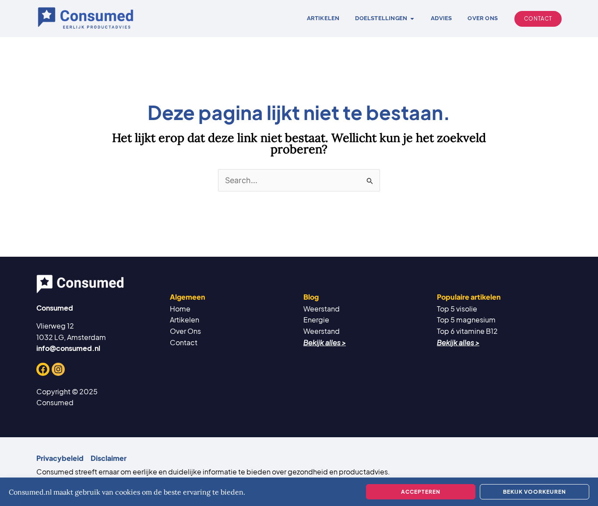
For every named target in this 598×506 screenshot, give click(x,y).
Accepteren (420, 491)
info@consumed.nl (68, 348)
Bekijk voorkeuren (534, 491)
